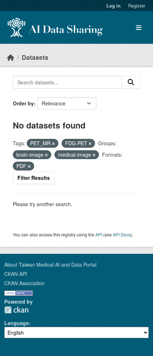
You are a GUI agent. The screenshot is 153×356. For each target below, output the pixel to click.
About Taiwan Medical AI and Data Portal (50, 264)
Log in (113, 5)
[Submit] (131, 82)
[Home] (10, 57)
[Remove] (53, 143)
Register (136, 5)
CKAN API (15, 273)
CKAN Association (24, 283)
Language (16, 322)
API (98, 234)
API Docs (122, 234)
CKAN (16, 310)
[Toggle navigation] (138, 27)
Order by (23, 103)
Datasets (35, 57)
